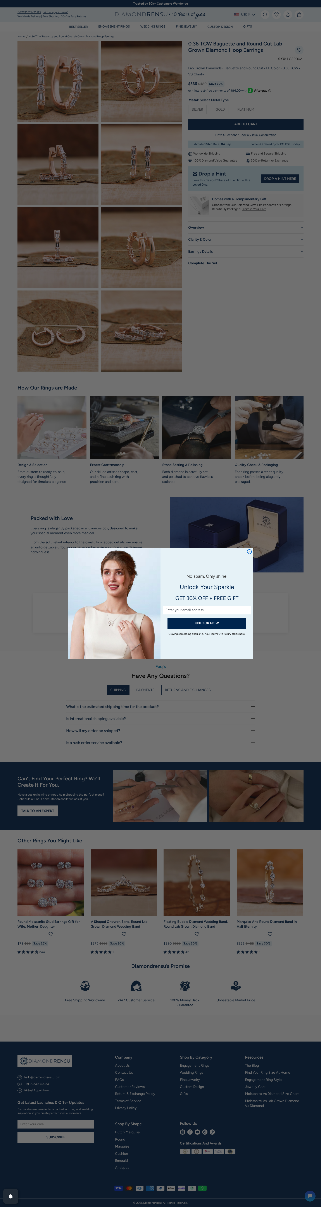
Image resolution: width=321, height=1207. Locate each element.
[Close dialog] (249, 552)
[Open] (10, 1196)
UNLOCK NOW (207, 623)
